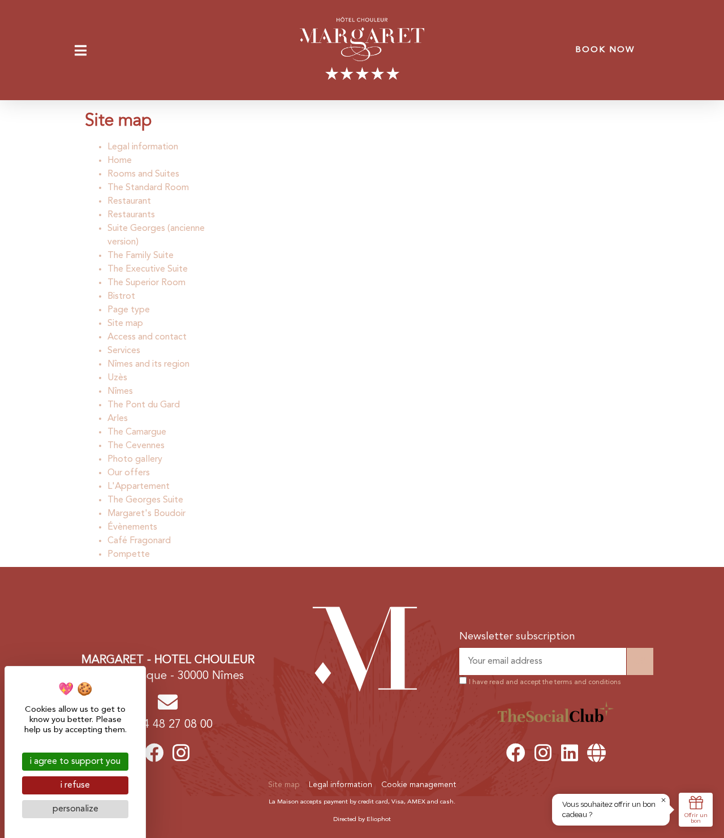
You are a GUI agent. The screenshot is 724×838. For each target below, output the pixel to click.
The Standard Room (148, 187)
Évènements (132, 527)
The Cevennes (136, 445)
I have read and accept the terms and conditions (545, 682)
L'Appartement (138, 486)
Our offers (128, 473)
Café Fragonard (139, 540)
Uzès (117, 378)
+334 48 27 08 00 (168, 724)
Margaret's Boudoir (146, 513)
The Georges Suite (145, 500)
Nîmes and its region (148, 364)
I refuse (75, 785)
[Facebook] (154, 752)
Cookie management (418, 785)
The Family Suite (140, 255)
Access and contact (147, 337)
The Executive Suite (147, 269)
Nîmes (120, 391)
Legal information (142, 147)
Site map (125, 323)
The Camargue (136, 432)
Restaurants (131, 215)
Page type (128, 310)
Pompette (128, 554)
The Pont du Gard (143, 405)
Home (119, 160)
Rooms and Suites (143, 174)
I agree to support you (75, 761)
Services (123, 350)
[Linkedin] (569, 752)
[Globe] (596, 752)
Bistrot (121, 296)
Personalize (75, 809)
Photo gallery (134, 459)
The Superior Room (146, 282)
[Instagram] (181, 752)
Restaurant (129, 201)
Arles (117, 418)
